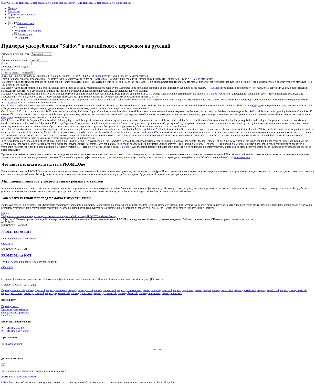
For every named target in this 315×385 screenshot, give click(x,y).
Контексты (14, 11)
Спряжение (21, 14)
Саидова (6, 117)
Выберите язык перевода (15, 60)
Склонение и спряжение (15, 312)
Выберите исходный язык (15, 54)
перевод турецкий (34, 293)
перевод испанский (105, 290)
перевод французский (80, 290)
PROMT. (99, 2)
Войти (5, 376)
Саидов (97, 76)
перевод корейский (268, 290)
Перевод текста (10, 306)
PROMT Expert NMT (16, 231)
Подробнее (170, 382)
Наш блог (6, 315)
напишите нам (242, 157)
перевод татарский (11, 293)
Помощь (22, 27)
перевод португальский (293, 290)
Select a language (141, 279)
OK (3, 382)
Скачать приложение (29, 30)
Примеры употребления (14, 309)
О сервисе (7, 279)
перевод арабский (183, 290)
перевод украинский (105, 293)
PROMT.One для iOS (13, 328)
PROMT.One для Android (15, 331)
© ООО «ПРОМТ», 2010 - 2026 (18, 284)
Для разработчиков (11, 343)
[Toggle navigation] (133, 3)
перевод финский (128, 293)
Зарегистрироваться (25, 376)
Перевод (12, 8)
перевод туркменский (57, 293)
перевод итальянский (129, 290)
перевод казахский (222, 290)
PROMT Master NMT (16, 255)
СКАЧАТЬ (7, 243)
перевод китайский (245, 290)
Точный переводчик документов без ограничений (29, 261)
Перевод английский (13, 290)
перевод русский (35, 290)
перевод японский (172, 293)
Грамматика (14, 17)
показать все (8, 69)
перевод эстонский (149, 293)
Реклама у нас (25, 34)
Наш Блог (22, 37)
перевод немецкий (56, 290)
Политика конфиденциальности (61, 279)
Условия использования (27, 279)
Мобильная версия (119, 279)
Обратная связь (25, 23)
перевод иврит (203, 290)
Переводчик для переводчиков (18, 238)
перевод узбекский (81, 293)
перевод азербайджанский (157, 290)
